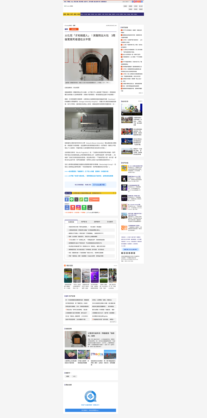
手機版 (68, 1)
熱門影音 (84, 222)
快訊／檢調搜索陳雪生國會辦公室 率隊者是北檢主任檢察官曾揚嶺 (131, 70)
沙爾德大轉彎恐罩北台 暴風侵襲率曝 (132, 83)
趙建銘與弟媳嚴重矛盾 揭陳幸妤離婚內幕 (131, 90)
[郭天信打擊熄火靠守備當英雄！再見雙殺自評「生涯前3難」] (127, 141)
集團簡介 (139, 237)
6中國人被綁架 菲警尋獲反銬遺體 (83, 362)
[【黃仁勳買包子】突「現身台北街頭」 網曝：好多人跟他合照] (113, 278)
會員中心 (86, 1)
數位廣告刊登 (97, 1)
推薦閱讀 (71, 222)
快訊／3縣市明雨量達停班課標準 (131, 86)
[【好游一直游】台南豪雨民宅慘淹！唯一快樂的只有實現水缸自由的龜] (77, 278)
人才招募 (128, 237)
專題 (78, 14)
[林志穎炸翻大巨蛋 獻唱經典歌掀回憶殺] (95, 278)
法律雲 (135, 6)
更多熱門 (112, 322)
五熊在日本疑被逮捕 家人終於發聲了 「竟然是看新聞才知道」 (131, 51)
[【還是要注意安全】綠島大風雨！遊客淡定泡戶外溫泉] (86, 278)
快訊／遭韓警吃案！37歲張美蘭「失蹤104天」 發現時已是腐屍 (86, 253)
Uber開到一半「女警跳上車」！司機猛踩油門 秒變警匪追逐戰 (87, 240)
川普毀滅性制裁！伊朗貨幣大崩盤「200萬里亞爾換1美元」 (85, 230)
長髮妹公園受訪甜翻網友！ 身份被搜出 (103, 306)
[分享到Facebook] (67, 199)
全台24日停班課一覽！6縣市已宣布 (131, 54)
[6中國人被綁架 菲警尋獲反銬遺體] (84, 354)
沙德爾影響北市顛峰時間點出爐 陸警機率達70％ (87, 193)
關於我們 (133, 237)
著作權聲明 (124, 244)
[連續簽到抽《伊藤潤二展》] (124, 198)
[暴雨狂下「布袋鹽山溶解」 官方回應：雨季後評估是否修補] (127, 151)
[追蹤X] (89, 207)
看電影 (125, 6)
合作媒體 (139, 239)
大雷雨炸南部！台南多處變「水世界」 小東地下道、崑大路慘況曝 (137, 121)
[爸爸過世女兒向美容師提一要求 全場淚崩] (97, 354)
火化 (74, 376)
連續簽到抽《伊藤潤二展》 (134, 196)
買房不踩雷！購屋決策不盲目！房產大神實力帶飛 (135, 214)
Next (113, 193)
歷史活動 (76, 1)
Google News (142, 1)
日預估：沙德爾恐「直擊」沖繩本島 (102, 300)
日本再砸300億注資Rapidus (100, 316)
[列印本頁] (86, 199)
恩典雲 (130, 9)
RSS (138, 1)
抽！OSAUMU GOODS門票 (134, 204)
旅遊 (92, 14)
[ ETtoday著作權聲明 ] (93, 212)
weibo (140, 1)
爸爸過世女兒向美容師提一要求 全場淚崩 (97, 363)
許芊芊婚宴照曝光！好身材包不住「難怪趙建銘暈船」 (131, 63)
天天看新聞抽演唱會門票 (133, 185)
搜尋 (130, 1)
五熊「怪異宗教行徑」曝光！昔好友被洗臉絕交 (131, 46)
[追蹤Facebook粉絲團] (67, 207)
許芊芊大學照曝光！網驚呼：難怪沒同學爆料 (131, 31)
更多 (140, 93)
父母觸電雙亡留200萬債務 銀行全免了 (76, 313)
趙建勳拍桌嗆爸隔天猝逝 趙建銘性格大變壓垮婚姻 (131, 36)
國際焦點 (73, 29)
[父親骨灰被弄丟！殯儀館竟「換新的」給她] (75, 339)
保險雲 (135, 9)
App (72, 1)
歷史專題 (81, 1)
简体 (65, 1)
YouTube (134, 1)
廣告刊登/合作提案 (125, 239)
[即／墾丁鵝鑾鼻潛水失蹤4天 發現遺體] (110, 354)
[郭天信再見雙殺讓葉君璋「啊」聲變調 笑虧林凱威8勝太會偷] (127, 131)
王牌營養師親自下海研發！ (134, 225)
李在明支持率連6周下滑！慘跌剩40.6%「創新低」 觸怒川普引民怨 (87, 246)
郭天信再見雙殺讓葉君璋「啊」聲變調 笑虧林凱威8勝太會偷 (137, 132)
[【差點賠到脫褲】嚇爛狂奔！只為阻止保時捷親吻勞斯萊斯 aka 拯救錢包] (68, 278)
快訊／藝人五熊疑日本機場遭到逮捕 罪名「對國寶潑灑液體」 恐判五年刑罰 (132, 75)
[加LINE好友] (84, 207)
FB (132, 1)
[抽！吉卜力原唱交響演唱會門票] (124, 168)
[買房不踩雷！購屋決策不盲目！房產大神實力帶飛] (124, 216)
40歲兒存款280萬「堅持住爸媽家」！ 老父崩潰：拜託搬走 (85, 227)
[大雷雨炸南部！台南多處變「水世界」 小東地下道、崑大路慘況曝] (127, 120)
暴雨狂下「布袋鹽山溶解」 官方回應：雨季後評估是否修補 (137, 151)
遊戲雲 (140, 9)
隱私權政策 (134, 241)
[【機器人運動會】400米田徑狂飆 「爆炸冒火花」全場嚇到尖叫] (104, 278)
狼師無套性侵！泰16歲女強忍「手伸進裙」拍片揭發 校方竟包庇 (86, 249)
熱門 (71, 14)
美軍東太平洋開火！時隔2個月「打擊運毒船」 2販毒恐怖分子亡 (86, 233)
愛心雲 (140, 6)
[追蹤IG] (78, 207)
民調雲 (130, 6)
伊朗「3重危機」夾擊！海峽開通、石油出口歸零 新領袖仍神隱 (86, 256)
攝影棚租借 (103, 1)
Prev (115, 193)
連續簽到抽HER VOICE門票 (134, 176)
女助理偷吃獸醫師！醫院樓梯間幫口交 (132, 66)
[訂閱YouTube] (72, 207)
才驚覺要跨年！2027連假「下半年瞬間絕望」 (131, 58)
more (115, 265)
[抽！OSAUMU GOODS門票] (124, 207)
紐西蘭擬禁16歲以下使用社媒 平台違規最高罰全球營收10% (85, 243)
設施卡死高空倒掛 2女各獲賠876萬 (75, 319)
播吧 (75, 14)
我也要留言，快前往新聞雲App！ (91, 410)
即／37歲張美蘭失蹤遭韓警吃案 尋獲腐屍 (77, 300)
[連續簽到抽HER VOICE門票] (124, 179)
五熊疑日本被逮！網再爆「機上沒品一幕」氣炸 (131, 80)
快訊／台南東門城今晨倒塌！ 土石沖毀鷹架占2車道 (131, 41)
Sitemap (128, 241)
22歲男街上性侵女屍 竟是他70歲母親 (71, 362)
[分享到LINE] (72, 199)
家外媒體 (91, 1)
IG (136, 1)
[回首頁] (68, 6)
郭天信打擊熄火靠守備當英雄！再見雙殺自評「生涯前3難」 (137, 141)
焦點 (68, 14)
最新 (64, 14)
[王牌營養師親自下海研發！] (124, 228)
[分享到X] (76, 199)
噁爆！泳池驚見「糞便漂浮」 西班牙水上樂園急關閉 (83, 236)
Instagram (127, 253)
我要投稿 (123, 237)
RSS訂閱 (123, 246)
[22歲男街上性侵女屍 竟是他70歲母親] (71, 354)
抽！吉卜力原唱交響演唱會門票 (135, 166)
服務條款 (139, 241)
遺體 (67, 376)
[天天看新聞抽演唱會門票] (124, 187)
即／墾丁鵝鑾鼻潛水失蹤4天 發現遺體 (110, 362)
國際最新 (97, 222)
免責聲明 (129, 244)
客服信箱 (123, 241)
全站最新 (110, 222)
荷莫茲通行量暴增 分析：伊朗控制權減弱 (77, 306)
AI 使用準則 (135, 244)
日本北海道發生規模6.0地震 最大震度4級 (103, 303)
